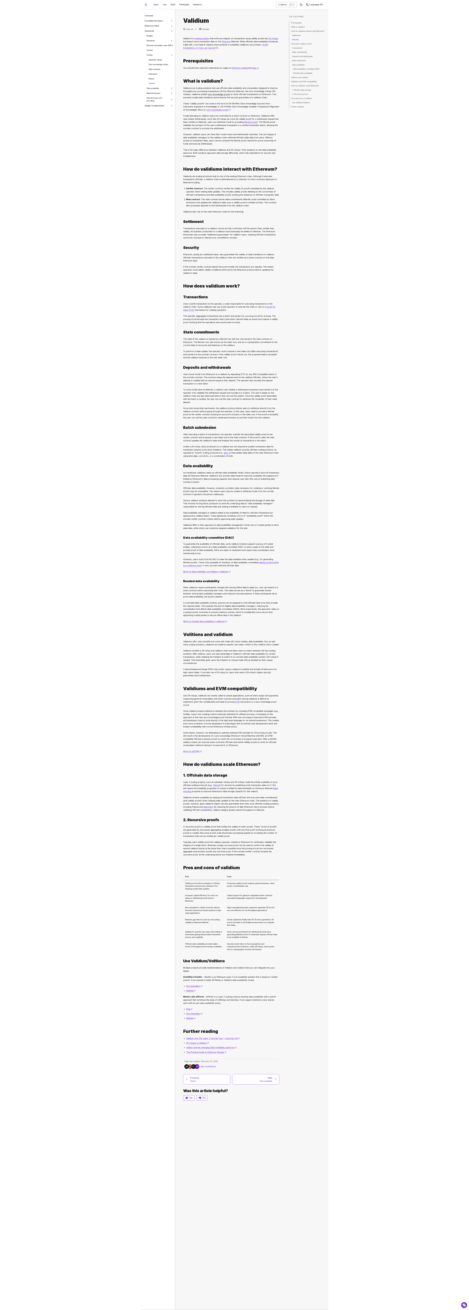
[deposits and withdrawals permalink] (182, 367)
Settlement (296, 35)
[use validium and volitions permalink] (182, 961)
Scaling (149, 55)
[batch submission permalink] (182, 427)
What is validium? (298, 27)
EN (316, 4)
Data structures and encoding (154, 99)
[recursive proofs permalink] (182, 820)
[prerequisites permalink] (182, 61)
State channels (154, 69)
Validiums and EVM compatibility (304, 81)
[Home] (146, 4)
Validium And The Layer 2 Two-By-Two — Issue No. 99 (213, 1038)
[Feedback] (464, 1305)
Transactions (297, 48)
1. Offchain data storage (301, 90)
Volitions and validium (299, 77)
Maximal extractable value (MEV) (160, 45)
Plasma (151, 79)
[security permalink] (182, 247)
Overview (149, 15)
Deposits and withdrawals (302, 56)
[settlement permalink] (182, 221)
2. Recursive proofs (300, 94)
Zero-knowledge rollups (158, 64)
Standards (151, 41)
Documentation (194, 986)
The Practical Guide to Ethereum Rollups (206, 1052)
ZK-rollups (273, 38)
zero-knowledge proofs (219, 110)
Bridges (150, 36)
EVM (237, 702)
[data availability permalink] (182, 466)
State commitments (299, 52)
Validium (152, 83)
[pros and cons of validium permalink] (182, 867)
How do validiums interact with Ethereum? (307, 31)
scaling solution (202, 38)
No (204, 1097)
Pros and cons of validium (301, 98)
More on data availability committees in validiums (206, 571)
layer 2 (255, 68)
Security (295, 39)
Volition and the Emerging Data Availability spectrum (211, 1047)
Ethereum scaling (240, 68)
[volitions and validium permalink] (182, 634)
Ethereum (226, 41)
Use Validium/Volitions (301, 103)
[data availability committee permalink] (182, 538)
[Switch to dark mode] (301, 4)
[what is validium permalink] (182, 81)
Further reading (297, 107)
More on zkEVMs (192, 751)
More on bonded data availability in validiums (205, 621)
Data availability (153, 88)
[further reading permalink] (182, 1031)
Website (191, 990)
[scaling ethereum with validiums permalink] (182, 764)
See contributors (208, 1066)
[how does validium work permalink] (182, 286)
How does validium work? (301, 44)
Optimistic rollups (155, 60)
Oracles (150, 50)
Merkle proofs (251, 122)
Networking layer (153, 93)
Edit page (204, 29)
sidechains (208, 807)
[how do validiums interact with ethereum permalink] (182, 169)
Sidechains (153, 74)
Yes (190, 1097)
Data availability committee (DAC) (306, 69)
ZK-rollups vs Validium (197, 1043)
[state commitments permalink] (182, 332)
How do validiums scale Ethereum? (305, 86)
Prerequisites (296, 23)
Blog (189, 1009)
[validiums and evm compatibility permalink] (182, 688)
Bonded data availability (302, 73)
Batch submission (299, 60)
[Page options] (195, 29)
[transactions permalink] (182, 297)
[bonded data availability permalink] (182, 581)
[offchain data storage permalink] (182, 775)
